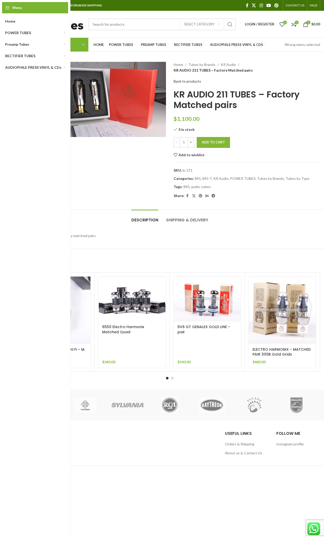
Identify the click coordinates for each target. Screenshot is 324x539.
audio (195, 186)
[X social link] (254, 5)
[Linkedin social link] (207, 195)
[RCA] (170, 405)
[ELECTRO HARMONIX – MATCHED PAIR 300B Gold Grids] (282, 310)
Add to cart (213, 142)
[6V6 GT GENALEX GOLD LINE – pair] (207, 299)
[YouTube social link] (269, 5)
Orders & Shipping (239, 444)
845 (198, 178)
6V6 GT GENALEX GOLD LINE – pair (203, 329)
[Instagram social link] (261, 5)
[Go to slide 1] (167, 378)
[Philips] (296, 405)
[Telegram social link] (213, 195)
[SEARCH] (230, 24)
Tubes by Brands (202, 64)
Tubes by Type (297, 178)
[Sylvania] (127, 405)
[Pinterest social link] (276, 5)
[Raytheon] (212, 405)
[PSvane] (254, 405)
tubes (206, 186)
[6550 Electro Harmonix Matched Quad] (131, 299)
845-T (207, 178)
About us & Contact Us (243, 453)
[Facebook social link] (247, 5)
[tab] (144, 217)
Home (178, 64)
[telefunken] (85, 405)
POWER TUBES (243, 178)
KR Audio (228, 64)
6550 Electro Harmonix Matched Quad (123, 329)
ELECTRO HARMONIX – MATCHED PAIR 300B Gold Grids (282, 352)
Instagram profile (290, 444)
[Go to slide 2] (172, 378)
